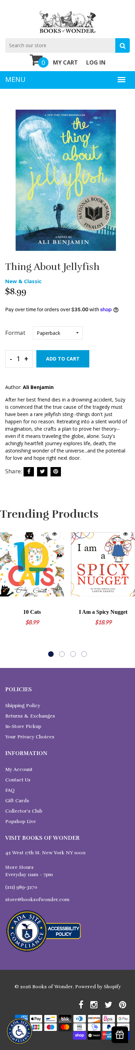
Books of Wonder (52, 987)
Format (15, 333)
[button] (51, 654)
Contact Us (17, 780)
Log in (96, 62)
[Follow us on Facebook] (29, 471)
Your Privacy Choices (29, 737)
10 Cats (32, 612)
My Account (19, 769)
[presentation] (7, 591)
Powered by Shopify (98, 987)
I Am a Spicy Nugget (103, 612)
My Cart (65, 62)
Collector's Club (23, 811)
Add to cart (63, 358)
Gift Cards (17, 801)
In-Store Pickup (23, 726)
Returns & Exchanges (30, 716)
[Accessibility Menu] (19, 1031)
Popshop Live (20, 821)
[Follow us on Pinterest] (56, 471)
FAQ (10, 790)
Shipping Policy (22, 706)
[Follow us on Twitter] (42, 471)
